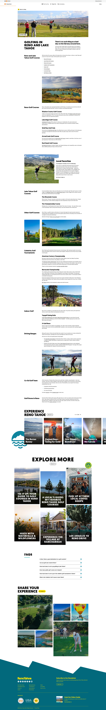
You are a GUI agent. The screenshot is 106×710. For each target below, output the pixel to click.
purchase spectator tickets (62, 266)
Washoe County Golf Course (74, 113)
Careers (19, 689)
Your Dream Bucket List (70, 440)
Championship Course (60, 192)
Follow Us (43, 591)
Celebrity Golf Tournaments (49, 65)
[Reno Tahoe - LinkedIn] (23, 681)
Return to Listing (23, 9)
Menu (100, 4)
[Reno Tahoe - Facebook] (18, 681)
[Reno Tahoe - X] (29, 681)
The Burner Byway (31, 440)
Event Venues (31, 689)
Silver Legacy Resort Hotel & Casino (62, 317)
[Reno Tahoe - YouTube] (31, 681)
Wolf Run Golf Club (52, 130)
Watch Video (23, 34)
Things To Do (54, 4)
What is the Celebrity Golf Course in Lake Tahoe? (52, 577)
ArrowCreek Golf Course (60, 138)
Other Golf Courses (47, 63)
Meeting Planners (98, 1)
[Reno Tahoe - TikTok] (27, 681)
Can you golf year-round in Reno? (48, 562)
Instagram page (55, 392)
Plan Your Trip (42, 688)
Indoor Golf (46, 66)
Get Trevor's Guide (60, 177)
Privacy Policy (37, 708)
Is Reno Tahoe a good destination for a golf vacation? (53, 559)
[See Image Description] (25, 155)
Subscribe (59, 684)
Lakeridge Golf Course (46, 122)
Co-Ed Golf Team (47, 70)
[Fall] (8, 1)
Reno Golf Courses (47, 59)
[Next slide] (80, 414)
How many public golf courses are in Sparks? (51, 570)
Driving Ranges (47, 68)
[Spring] (5, 1)
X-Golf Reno (58, 325)
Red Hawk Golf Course (46, 145)
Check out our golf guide (54, 216)
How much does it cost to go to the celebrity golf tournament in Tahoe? (57, 573)
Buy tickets (44, 282)
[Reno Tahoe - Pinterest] (25, 681)
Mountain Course (50, 192)
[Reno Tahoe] (34, 678)
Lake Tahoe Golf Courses (49, 61)
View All (49, 414)
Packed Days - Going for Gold (52, 440)
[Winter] (9, 1)
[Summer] (6, 1)
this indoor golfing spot (47, 317)
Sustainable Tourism (21, 686)
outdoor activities (53, 401)
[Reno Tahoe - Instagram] (20, 681)
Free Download (67, 701)
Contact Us (19, 688)
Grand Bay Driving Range (50, 338)
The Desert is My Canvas (90, 440)
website (47, 392)
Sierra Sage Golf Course (65, 343)
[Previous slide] (75, 414)
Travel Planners (32, 686)
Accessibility (42, 686)
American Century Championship (50, 261)
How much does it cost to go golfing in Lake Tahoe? (52, 566)
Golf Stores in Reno (47, 72)
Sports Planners (32, 688)
